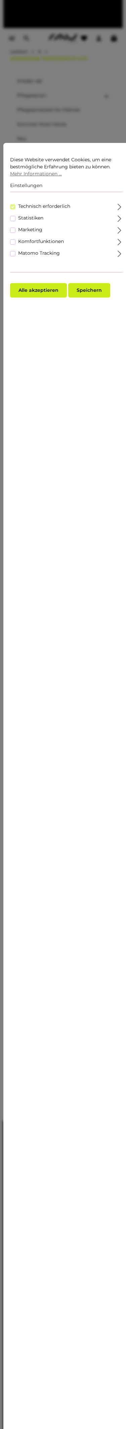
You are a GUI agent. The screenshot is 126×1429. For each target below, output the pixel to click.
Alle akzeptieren (38, 290)
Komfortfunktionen (41, 241)
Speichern (89, 290)
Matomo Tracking (39, 253)
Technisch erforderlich (44, 206)
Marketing (30, 230)
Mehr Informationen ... (36, 174)
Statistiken (30, 218)
